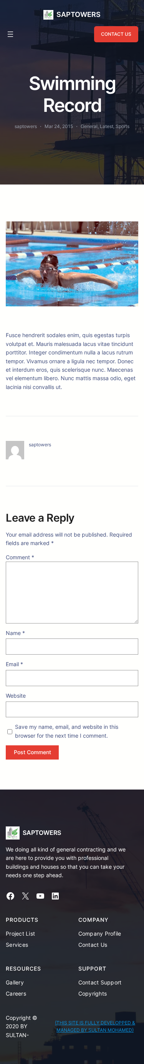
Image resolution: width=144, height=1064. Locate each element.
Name (15, 633)
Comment (20, 557)
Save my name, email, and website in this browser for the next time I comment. (66, 730)
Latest (106, 126)
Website (16, 695)
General (89, 126)
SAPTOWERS (78, 14)
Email (14, 664)
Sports (122, 126)
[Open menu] (10, 34)
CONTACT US (116, 34)
